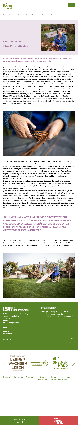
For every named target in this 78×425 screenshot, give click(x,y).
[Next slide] (72, 363)
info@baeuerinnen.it (11, 320)
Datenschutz (18, 377)
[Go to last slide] (6, 363)
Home (5, 15)
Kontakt (6, 331)
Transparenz (30, 377)
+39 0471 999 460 (11, 318)
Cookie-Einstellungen (43, 378)
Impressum (7, 377)
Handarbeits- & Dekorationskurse (34, 15)
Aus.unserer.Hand (15, 15)
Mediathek (7, 334)
